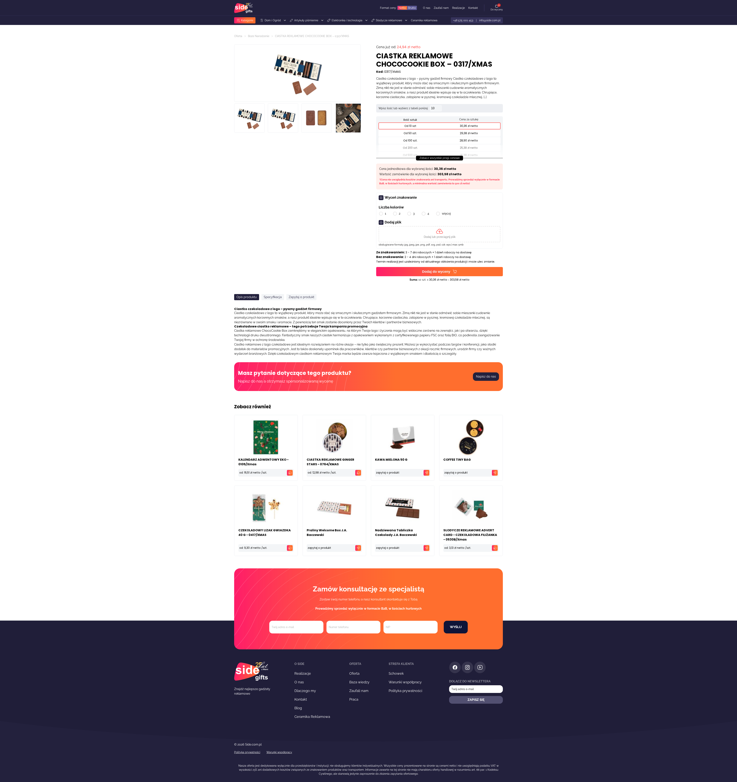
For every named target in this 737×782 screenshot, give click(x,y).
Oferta (238, 36)
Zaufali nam (441, 7)
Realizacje (458, 7)
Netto (402, 7)
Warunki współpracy (405, 682)
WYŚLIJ (456, 627)
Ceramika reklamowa (424, 20)
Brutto (412, 7)
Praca (353, 699)
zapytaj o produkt (387, 472)
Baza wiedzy (359, 682)
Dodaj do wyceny (436, 272)
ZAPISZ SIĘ (476, 700)
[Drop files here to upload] (439, 234)
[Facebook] (455, 668)
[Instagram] (467, 668)
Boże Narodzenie (258, 36)
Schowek (396, 673)
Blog (298, 708)
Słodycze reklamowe (389, 20)
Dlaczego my (305, 691)
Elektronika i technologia (347, 20)
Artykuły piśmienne (306, 20)
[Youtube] (480, 668)
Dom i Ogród (273, 20)
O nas (426, 7)
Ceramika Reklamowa (312, 717)
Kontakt (473, 7)
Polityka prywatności (405, 691)
